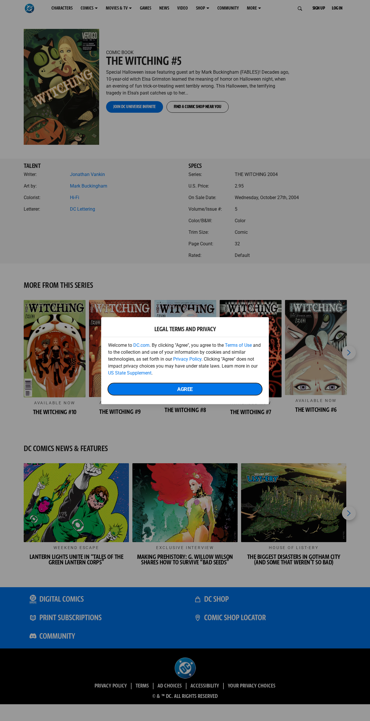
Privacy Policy (187, 359)
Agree (185, 389)
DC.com (141, 345)
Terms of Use (238, 345)
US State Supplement (129, 372)
